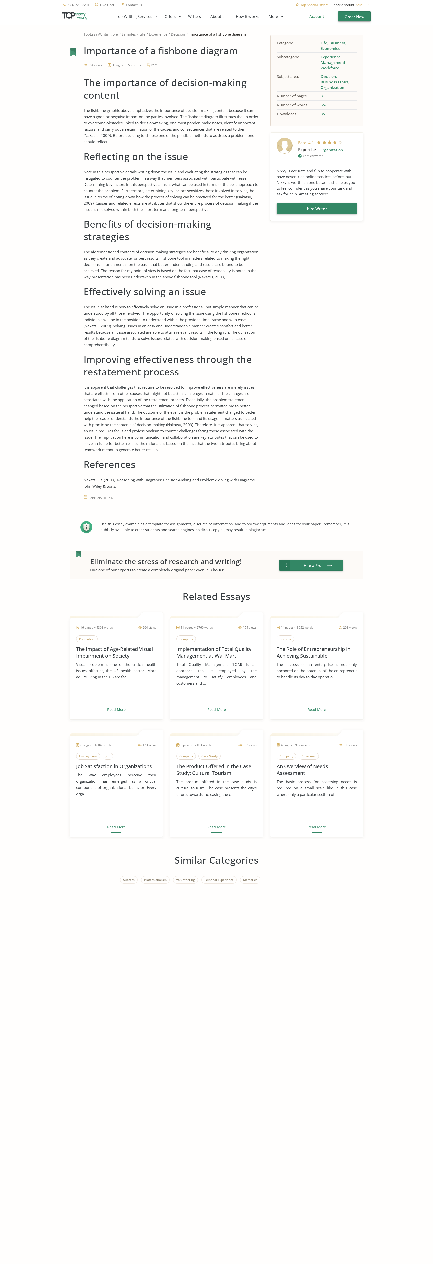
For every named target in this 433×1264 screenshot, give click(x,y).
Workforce (330, 67)
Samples (129, 34)
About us (218, 16)
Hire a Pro (312, 565)
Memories (250, 880)
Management (333, 62)
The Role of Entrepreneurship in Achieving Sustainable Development (313, 652)
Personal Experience (219, 880)
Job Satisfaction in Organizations (114, 766)
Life (142, 34)
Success (129, 880)
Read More (116, 710)
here (359, 5)
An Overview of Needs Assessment (302, 769)
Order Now (354, 16)
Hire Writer (317, 208)
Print (154, 65)
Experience (158, 34)
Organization (332, 87)
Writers (194, 16)
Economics (330, 48)
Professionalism (155, 880)
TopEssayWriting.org (101, 34)
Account (316, 16)
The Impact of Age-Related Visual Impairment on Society (114, 652)
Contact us (134, 5)
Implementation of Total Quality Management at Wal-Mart (213, 652)
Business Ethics (334, 81)
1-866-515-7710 (78, 5)
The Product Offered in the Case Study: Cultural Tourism (213, 769)
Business (337, 42)
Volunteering (185, 880)
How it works (247, 16)
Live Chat (107, 5)
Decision (178, 34)
